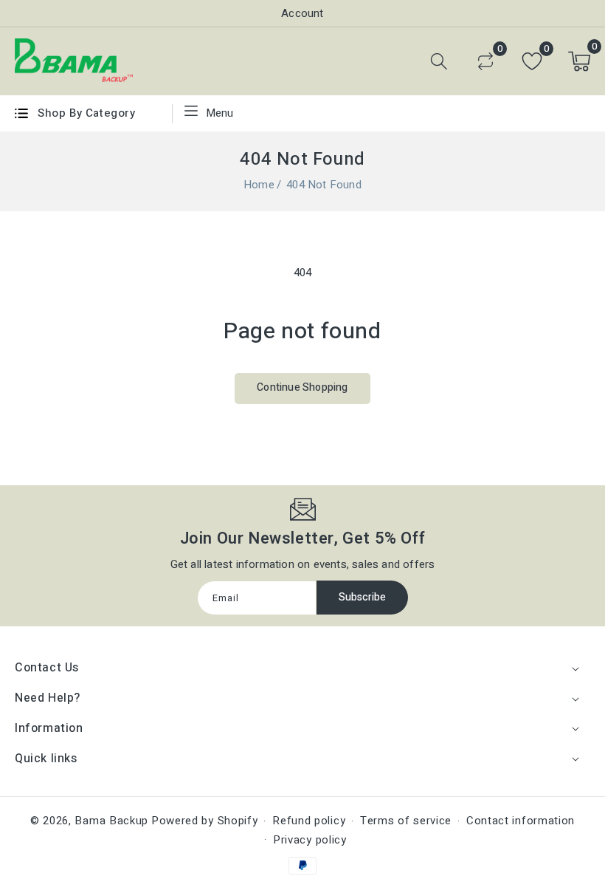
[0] (485, 61)
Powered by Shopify (204, 820)
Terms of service (406, 820)
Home (258, 185)
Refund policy (308, 820)
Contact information (520, 820)
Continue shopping (302, 387)
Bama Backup (111, 820)
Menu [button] (220, 113)
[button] (439, 61)
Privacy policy (310, 840)
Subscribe (362, 597)
